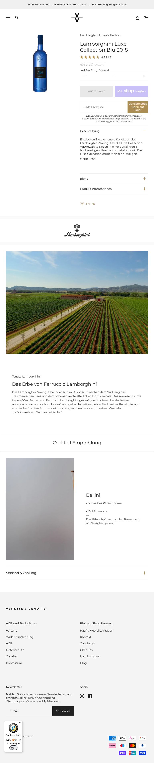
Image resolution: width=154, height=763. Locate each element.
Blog (83, 663)
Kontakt (85, 637)
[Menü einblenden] (8, 17)
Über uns (86, 650)
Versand (11, 630)
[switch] (13, 747)
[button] (17, 17)
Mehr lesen (89, 159)
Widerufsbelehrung (19, 637)
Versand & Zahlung (21, 573)
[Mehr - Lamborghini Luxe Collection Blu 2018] (134, 76)
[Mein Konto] (137, 17)
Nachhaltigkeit (90, 656)
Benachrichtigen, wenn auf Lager (138, 106)
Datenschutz (15, 650)
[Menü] (20, 723)
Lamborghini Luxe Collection (100, 35)
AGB (9, 643)
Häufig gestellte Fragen (96, 630)
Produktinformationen (96, 189)
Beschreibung (90, 131)
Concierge (87, 643)
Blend (84, 178)
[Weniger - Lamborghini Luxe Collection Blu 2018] (93, 76)
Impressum (14, 663)
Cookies (11, 656)
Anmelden (63, 711)
